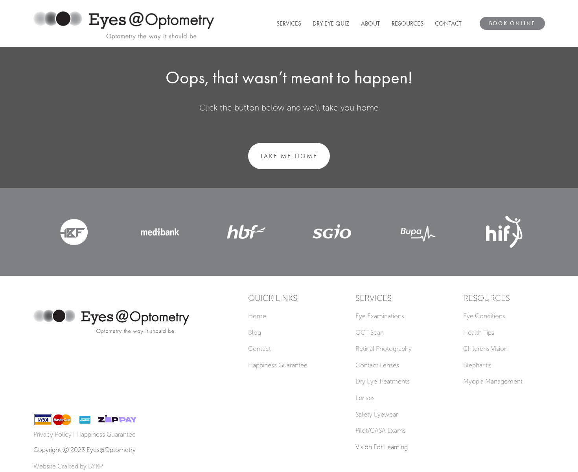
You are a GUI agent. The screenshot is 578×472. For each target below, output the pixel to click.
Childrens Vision (485, 348)
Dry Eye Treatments (382, 381)
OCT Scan (369, 332)
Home (257, 316)
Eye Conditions (484, 316)
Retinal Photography (383, 348)
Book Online (512, 23)
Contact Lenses (377, 365)
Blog (254, 332)
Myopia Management (493, 381)
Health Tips (478, 332)
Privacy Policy (52, 434)
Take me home (288, 156)
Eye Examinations (379, 316)
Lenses (365, 398)
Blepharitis (477, 365)
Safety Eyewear (376, 414)
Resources (407, 23)
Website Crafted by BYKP (68, 466)
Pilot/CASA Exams (380, 430)
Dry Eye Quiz (331, 23)
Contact (259, 348)
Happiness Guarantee (277, 365)
